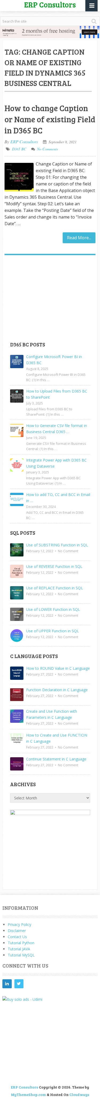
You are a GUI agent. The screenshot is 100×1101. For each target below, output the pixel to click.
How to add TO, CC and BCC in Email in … (58, 497)
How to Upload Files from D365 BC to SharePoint (56, 394)
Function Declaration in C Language (57, 689)
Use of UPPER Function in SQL (52, 630)
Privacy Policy (19, 924)
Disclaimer (17, 930)
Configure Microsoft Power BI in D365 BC (54, 359)
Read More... (79, 238)
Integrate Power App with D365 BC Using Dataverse (56, 463)
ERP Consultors (24, 141)
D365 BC (19, 148)
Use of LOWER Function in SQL (53, 609)
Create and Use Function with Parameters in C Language (51, 714)
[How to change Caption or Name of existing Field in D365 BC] (19, 177)
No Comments (47, 148)
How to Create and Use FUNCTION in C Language (56, 738)
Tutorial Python (21, 942)
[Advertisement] (50, 300)
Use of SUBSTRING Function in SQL (57, 544)
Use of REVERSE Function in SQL (54, 566)
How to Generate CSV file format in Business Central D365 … (56, 428)
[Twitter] (18, 983)
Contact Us (17, 936)
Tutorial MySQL (21, 955)
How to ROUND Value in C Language (58, 668)
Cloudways (79, 1094)
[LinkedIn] (6, 983)
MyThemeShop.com (28, 1094)
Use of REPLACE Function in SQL (54, 587)
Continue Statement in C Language (56, 758)
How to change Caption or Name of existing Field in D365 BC (50, 119)
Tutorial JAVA (19, 948)
